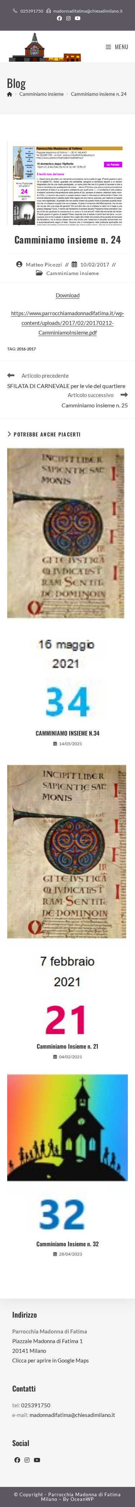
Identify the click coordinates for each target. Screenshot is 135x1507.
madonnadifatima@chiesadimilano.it (87, 11)
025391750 (32, 11)
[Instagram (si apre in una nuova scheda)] (68, 18)
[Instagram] (27, 1460)
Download (68, 295)
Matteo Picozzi (44, 264)
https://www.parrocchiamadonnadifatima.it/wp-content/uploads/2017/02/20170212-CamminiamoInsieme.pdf (67, 323)
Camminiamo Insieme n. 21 (67, 1046)
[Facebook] (17, 1460)
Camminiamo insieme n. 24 (99, 94)
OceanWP (82, 1499)
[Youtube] (37, 1460)
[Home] (9, 94)
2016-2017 (26, 348)
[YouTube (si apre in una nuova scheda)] (77, 18)
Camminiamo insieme (72, 273)
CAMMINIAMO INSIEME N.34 (67, 733)
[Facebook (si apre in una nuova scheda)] (59, 18)
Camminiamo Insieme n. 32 (67, 1244)
